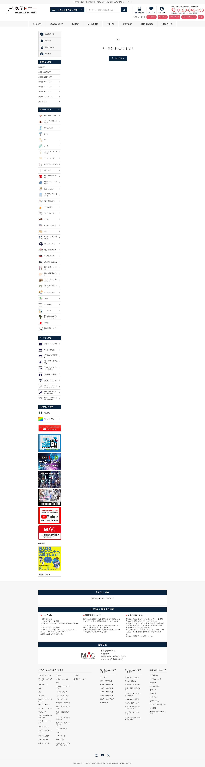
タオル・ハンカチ (62, 679)
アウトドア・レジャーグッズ (63, 718)
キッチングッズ (61, 699)
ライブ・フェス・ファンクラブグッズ (133, 707)
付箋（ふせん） (43, 727)
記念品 (58, 675)
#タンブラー (151, 17)
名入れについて (155, 679)
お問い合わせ (154, 701)
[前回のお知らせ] (50, 2)
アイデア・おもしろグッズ (45, 680)
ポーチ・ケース (43, 704)
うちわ (40, 688)
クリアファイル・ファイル (45, 731)
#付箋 (201, 17)
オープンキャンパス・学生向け (133, 713)
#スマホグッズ (174, 17)
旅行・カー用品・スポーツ (63, 724)
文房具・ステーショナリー (45, 722)
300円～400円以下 (106, 692)
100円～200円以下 (106, 684)
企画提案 (153, 682)
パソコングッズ (61, 692)
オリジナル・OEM (44, 675)
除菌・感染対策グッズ (63, 713)
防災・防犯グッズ (62, 695)
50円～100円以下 (106, 681)
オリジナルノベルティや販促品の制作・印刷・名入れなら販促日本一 (100, 763)
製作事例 (153, 693)
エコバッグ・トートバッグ (45, 700)
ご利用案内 (135, 636)
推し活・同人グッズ (132, 703)
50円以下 (103, 677)
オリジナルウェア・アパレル (45, 716)
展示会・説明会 (130, 681)
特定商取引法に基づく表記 (158, 712)
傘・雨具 (41, 695)
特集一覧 (153, 690)
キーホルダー (43, 739)
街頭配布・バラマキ (132, 677)
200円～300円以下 (106, 688)
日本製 (76, 675)
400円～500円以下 (106, 695)
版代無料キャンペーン (81, 680)
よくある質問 (154, 686)
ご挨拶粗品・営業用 (132, 699)
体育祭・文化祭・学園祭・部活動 (133, 718)
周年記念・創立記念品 (133, 684)
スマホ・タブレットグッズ (63, 687)
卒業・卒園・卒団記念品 (133, 689)
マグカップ (42, 712)
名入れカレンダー (44, 743)
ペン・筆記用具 (43, 736)
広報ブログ (154, 697)
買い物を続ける (118, 58)
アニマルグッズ (61, 728)
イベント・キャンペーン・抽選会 (133, 695)
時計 (57, 682)
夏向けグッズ (43, 684)
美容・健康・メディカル (63, 707)
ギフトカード (60, 736)
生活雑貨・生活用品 (63, 703)
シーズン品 (60, 739)
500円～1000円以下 (107, 699)
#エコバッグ (162, 17)
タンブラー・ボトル (45, 708)
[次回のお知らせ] (155, 2)
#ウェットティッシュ (189, 17)
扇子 (40, 692)
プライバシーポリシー (158, 704)
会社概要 (153, 708)
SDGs (58, 732)
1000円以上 (104, 703)
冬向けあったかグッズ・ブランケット (63, 744)
